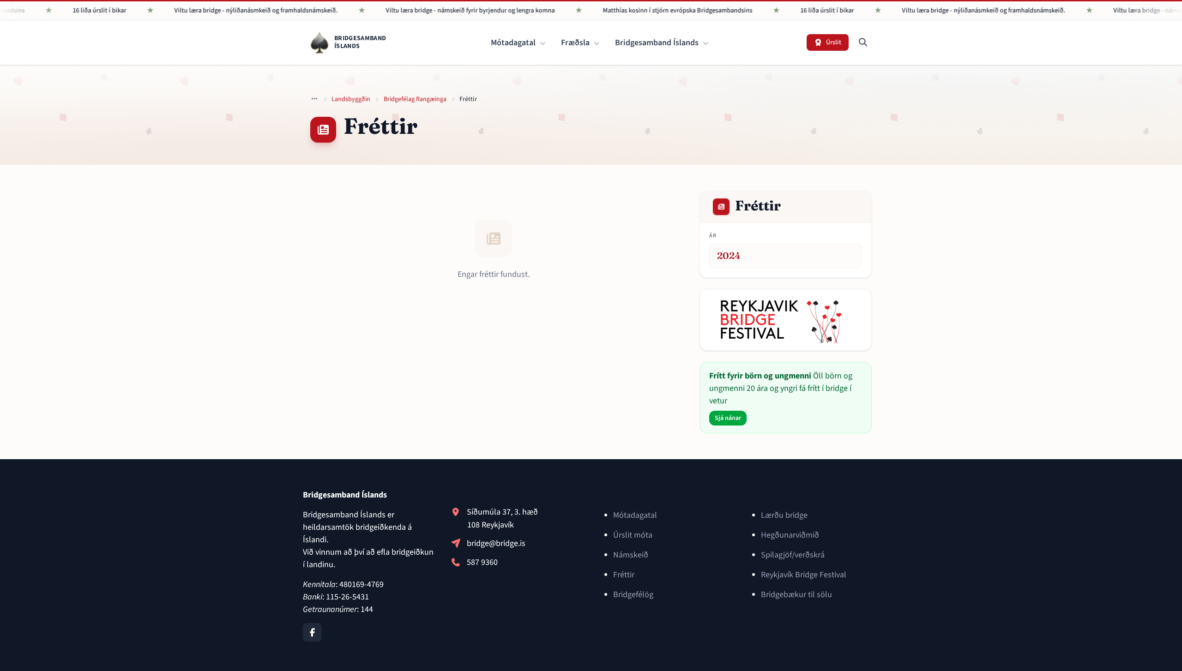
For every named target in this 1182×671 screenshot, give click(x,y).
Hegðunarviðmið (790, 535)
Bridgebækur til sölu (796, 594)
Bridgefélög (633, 594)
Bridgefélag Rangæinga (415, 99)
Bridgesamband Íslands (657, 42)
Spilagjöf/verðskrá (793, 555)
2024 (729, 255)
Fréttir (623, 575)
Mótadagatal (514, 42)
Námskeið (630, 555)
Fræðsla (576, 42)
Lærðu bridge (784, 515)
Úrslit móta (632, 535)
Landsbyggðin (351, 99)
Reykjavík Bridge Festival (803, 575)
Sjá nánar (728, 418)
